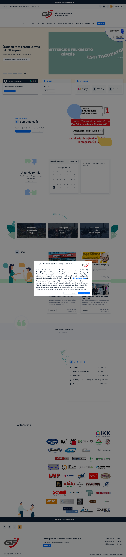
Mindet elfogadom (83, 293)
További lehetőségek (70, 293)
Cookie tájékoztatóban (78, 278)
